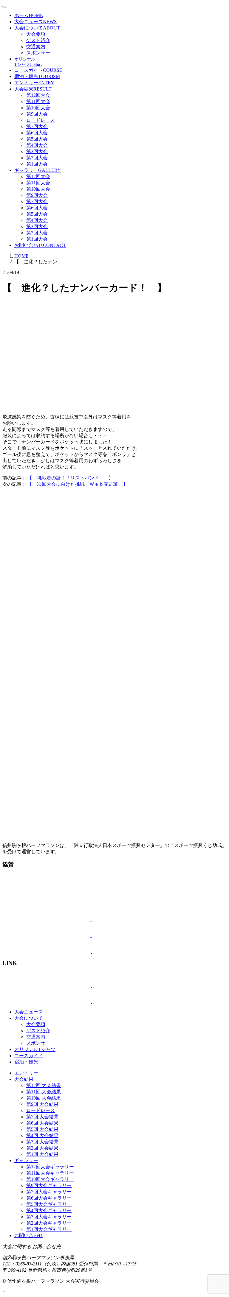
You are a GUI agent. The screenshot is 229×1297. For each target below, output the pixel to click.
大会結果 (33, 88)
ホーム (28, 15)
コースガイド (38, 70)
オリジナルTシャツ (34, 1049)
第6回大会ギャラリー (49, 1198)
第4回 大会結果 (42, 1135)
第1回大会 (37, 163)
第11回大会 (38, 101)
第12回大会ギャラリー (50, 1166)
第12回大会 (38, 95)
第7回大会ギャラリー (49, 1191)
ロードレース (40, 120)
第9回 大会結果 (42, 1104)
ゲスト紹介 (38, 40)
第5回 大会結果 (42, 1129)
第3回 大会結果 (42, 1141)
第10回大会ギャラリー (50, 1179)
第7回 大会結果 (42, 1116)
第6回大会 (37, 132)
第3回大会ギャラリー (49, 1216)
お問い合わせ (40, 245)
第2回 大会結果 (42, 1147)
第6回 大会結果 (42, 1122)
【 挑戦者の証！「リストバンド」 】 (70, 477)
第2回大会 (37, 157)
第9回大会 (37, 113)
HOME (21, 256)
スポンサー (38, 52)
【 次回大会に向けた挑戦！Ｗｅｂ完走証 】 (77, 484)
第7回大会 (37, 126)
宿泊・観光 (37, 76)
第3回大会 (37, 151)
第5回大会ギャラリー (49, 1204)
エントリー (34, 82)
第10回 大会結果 (43, 1097)
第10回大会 (38, 107)
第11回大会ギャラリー (50, 1172)
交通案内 (35, 46)
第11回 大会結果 (43, 1091)
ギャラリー (37, 170)
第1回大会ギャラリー (49, 1229)
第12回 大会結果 (43, 1085)
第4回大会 (37, 145)
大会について (37, 27)
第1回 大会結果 (42, 1154)
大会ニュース (35, 21)
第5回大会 (37, 138)
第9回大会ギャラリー (49, 1185)
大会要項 (35, 34)
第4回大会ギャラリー (49, 1210)
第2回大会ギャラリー (49, 1223)
